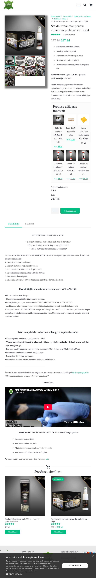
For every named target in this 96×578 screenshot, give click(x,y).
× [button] (93, 556)
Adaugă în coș (70, 210)
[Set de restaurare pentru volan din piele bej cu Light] (71, 496)
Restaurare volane (60, 19)
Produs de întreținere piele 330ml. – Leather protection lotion (22, 520)
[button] (78, 5)
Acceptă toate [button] (75, 565)
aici (47, 459)
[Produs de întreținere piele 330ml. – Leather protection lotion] (25, 496)
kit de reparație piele (80, 372)
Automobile (67, 16)
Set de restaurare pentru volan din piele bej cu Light (69, 520)
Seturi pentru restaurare (82, 16)
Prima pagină (55, 16)
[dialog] (48, 565)
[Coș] (91, 5)
